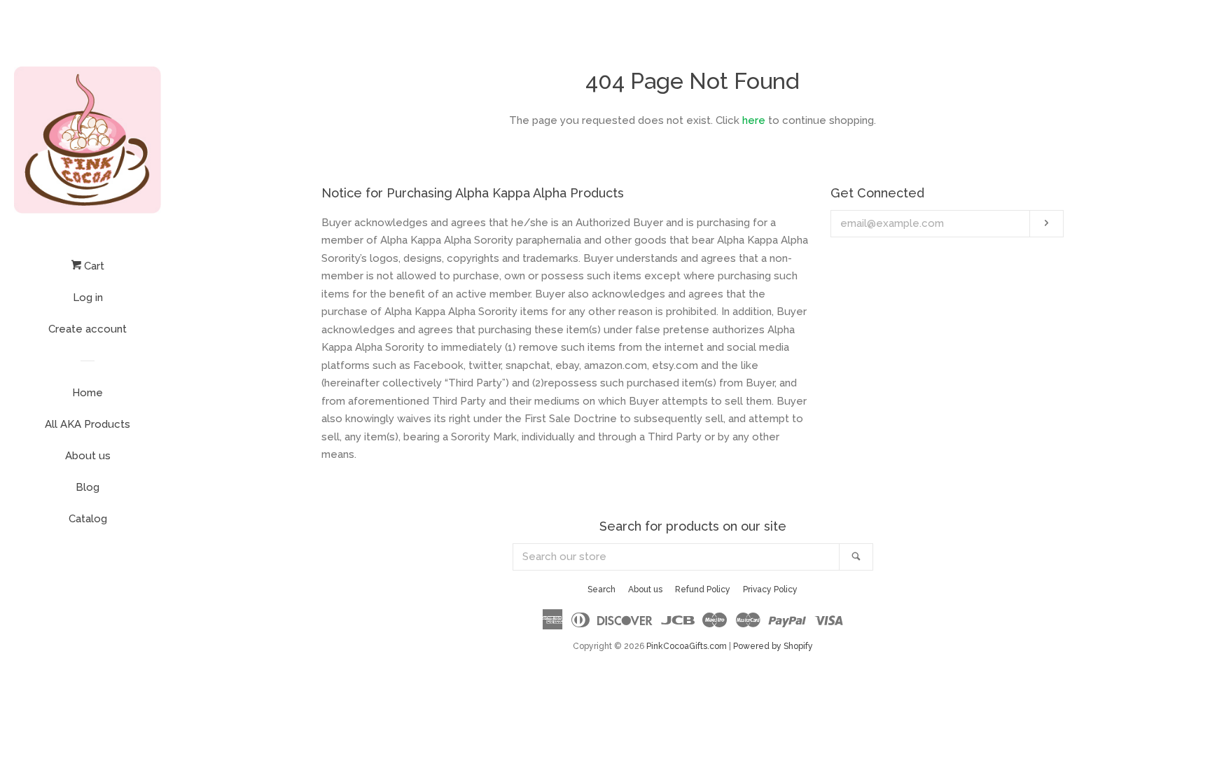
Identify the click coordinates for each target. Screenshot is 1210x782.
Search (601, 589)
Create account (87, 329)
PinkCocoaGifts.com (686, 646)
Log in (88, 297)
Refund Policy (702, 589)
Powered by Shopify (773, 646)
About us (88, 455)
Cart (92, 266)
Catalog (88, 518)
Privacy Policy (770, 589)
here (753, 120)
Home (87, 392)
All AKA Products (87, 424)
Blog (87, 487)
